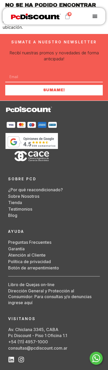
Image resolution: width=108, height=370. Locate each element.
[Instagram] (21, 359)
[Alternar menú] (95, 16)
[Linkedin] (11, 359)
